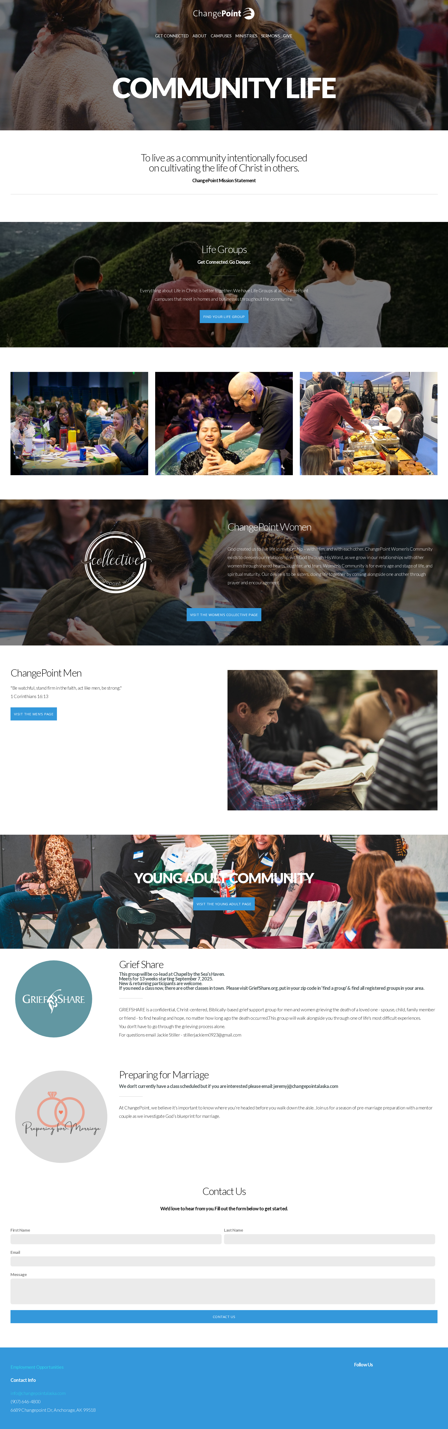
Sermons (270, 35)
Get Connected (172, 35)
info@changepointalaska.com (38, 1393)
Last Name (233, 1230)
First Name (20, 1230)
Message (18, 1274)
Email (15, 1252)
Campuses (221, 35)
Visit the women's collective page (224, 614)
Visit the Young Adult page (224, 904)
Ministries (246, 35)
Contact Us (224, 1316)
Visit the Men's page (33, 714)
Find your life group (224, 316)
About (199, 35)
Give (288, 35)
